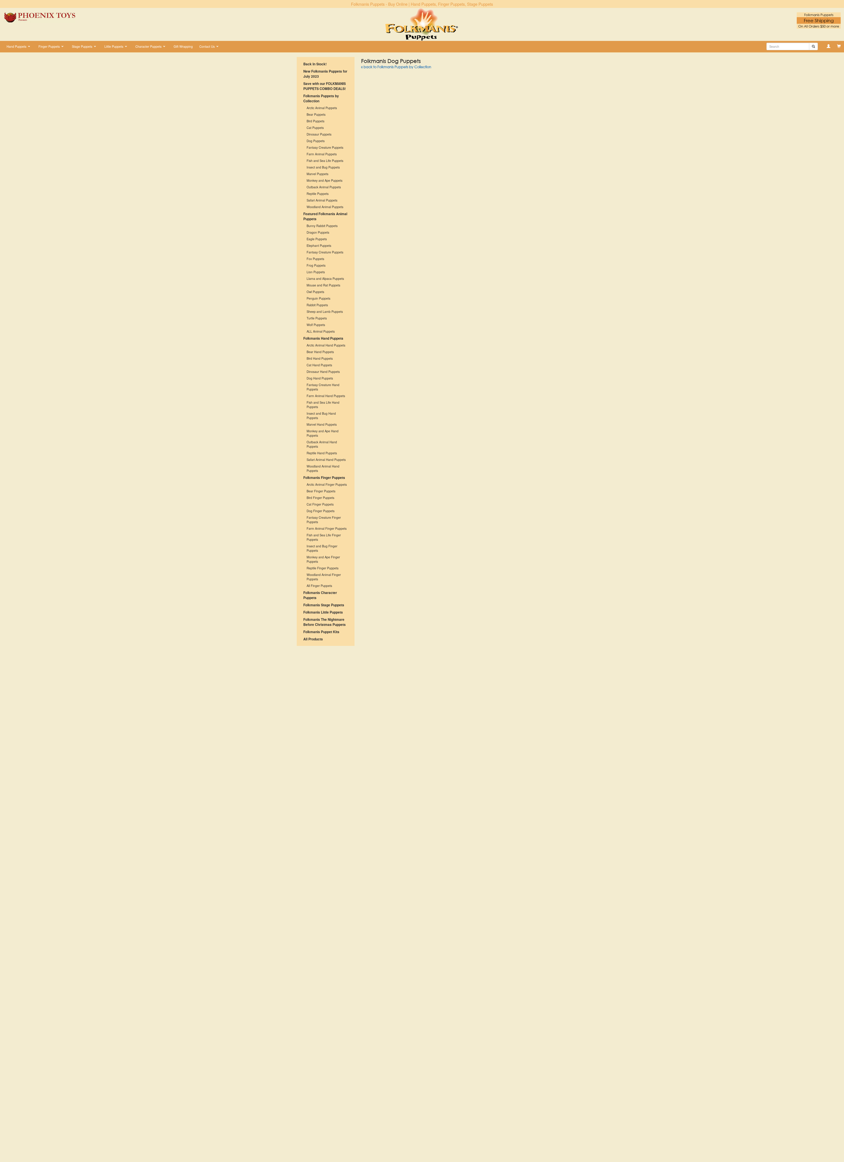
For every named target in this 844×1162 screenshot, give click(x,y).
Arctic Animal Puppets (322, 108)
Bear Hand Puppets (320, 352)
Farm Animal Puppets (322, 154)
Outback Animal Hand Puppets (322, 444)
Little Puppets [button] (114, 46)
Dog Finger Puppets (321, 511)
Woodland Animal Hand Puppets (323, 468)
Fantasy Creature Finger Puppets (324, 519)
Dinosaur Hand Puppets (323, 371)
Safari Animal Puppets (322, 200)
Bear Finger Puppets (321, 491)
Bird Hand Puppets (320, 358)
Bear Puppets (316, 114)
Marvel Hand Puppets (322, 424)
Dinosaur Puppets (319, 134)
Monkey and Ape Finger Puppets (323, 559)
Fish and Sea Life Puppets (325, 160)
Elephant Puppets (319, 245)
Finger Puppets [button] (49, 46)
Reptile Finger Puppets (322, 568)
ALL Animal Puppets (321, 331)
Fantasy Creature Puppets (325, 147)
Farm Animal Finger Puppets (327, 528)
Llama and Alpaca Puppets (325, 278)
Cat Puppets (315, 127)
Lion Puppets (316, 272)
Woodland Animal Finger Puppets (324, 576)
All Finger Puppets (319, 585)
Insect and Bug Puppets (323, 167)
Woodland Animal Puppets (325, 207)
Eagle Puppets (317, 239)
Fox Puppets (315, 259)
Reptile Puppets (318, 193)
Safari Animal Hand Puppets (326, 459)
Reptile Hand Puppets (322, 453)
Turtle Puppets (317, 318)
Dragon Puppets (318, 232)
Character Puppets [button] (148, 46)
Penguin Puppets (318, 298)
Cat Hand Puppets (319, 365)
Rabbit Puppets (317, 305)
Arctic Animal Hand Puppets (326, 345)
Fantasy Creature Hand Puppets (323, 387)
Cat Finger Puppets (320, 504)
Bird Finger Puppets (320, 497)
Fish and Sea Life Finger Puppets (324, 537)
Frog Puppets (316, 265)
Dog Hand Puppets (320, 378)
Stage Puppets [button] (82, 46)
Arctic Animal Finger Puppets (327, 484)
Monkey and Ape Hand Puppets (322, 433)
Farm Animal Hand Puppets (326, 396)
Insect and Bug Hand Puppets (321, 415)
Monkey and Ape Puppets (324, 180)
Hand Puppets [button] (17, 46)
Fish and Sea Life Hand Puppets (323, 404)
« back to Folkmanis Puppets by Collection (396, 66)
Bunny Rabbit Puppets (322, 226)
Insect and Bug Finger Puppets (322, 548)
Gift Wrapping (183, 46)
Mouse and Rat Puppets (323, 285)
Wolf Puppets (316, 325)
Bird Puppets (315, 121)
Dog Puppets (316, 141)
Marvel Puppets (317, 174)
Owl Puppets (315, 292)
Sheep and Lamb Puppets (325, 311)
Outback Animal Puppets (324, 187)
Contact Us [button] (207, 46)
